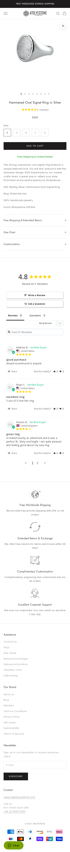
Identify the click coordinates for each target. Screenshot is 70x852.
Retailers (9, 705)
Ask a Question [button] (36, 303)
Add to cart (35, 145)
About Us (9, 694)
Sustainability (11, 728)
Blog (6, 700)
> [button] (45, 463)
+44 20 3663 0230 (14, 811)
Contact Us (10, 641)
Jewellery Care (13, 670)
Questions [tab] (35, 315)
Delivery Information (16, 664)
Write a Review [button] (36, 295)
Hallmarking (11, 675)
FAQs (7, 647)
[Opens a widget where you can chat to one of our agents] (14, 845)
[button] (55, 371)
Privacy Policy (12, 716)
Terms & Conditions (15, 711)
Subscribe (16, 776)
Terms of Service (14, 734)
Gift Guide (10, 722)
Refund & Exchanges (16, 658)
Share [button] (14, 371)
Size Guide (10, 653)
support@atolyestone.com (19, 797)
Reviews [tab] (13, 315)
